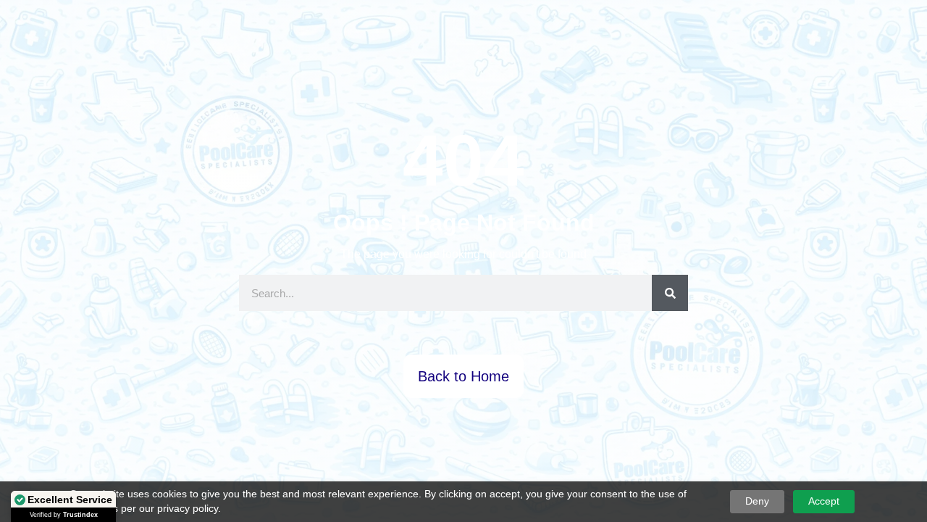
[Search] (670, 293)
